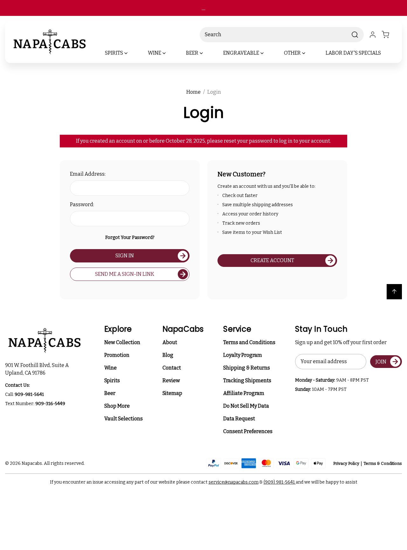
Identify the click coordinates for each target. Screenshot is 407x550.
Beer (109, 393)
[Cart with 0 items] (389, 34)
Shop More (117, 406)
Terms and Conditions (249, 342)
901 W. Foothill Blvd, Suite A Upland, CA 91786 (38, 369)
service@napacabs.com (234, 482)
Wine (110, 368)
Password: (82, 204)
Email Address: (88, 174)
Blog (167, 355)
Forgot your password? (130, 237)
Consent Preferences (247, 431)
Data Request (239, 419)
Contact (171, 368)
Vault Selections (123, 419)
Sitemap (172, 393)
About (169, 342)
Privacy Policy (346, 463)
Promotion (116, 355)
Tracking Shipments (247, 380)
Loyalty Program (242, 355)
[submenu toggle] (131, 53)
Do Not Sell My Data (246, 406)
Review (171, 380)
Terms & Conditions (382, 463)
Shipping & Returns (246, 368)
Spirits (112, 380)
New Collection (122, 342)
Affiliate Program (243, 393)
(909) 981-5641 (280, 482)
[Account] (372, 34)
